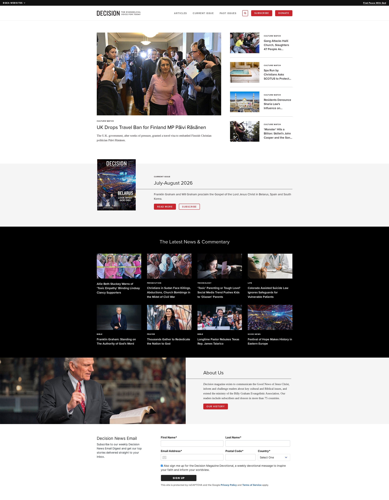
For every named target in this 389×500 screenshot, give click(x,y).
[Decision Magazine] (119, 13)
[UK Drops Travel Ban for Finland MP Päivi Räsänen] (159, 74)
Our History (215, 406)
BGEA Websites (13, 2)
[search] (245, 13)
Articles (180, 13)
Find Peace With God (374, 2)
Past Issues (228, 13)
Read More (165, 206)
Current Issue (203, 13)
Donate (283, 13)
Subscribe (261, 13)
